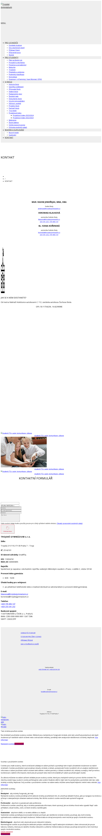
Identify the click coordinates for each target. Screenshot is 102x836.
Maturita (12, 67)
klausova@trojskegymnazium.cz (49, 219)
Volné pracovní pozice (17, 125)
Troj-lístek (13, 111)
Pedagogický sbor (15, 94)
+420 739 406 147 (8, 604)
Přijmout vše (19, 744)
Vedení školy (13, 91)
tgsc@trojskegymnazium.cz (49, 691)
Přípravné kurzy (15, 52)
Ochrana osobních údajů (18, 127)
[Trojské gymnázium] (11, 7)
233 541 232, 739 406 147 (49, 222)
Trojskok (12, 70)
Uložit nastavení (7, 832)
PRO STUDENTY (11, 57)
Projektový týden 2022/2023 (23, 118)
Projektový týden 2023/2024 (23, 115)
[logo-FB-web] (5, 727)
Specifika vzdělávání (16, 87)
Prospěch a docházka (17, 62)
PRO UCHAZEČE (11, 43)
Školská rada (13, 96)
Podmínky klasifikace (16, 74)
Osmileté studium (15, 45)
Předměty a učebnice (16, 72)
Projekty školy (14, 106)
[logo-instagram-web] (5, 722)
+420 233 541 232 (8, 606)
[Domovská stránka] (20, 176)
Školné (11, 55)
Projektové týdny (15, 113)
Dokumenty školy (15, 99)
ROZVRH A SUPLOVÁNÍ (14, 130)
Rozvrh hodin (14, 133)
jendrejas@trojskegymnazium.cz (49, 208)
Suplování (12, 135)
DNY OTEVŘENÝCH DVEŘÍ (30, 644)
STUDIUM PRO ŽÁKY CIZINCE (31, 637)
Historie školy (14, 84)
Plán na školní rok (15, 60)
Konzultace (13, 77)
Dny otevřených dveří (17, 48)
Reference (12, 120)
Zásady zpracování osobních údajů (70, 523)
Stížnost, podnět (15, 103)
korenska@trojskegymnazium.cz (49, 232)
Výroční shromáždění (17, 101)
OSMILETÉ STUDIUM (28, 633)
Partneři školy (14, 108)
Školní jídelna (14, 122)
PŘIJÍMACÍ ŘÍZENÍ (27, 640)
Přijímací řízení (14, 50)
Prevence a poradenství (17, 65)
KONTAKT (9, 137)
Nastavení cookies (7, 744)
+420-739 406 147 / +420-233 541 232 (49, 669)
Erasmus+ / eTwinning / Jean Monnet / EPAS (25, 79)
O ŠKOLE (8, 82)
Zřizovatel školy (15, 89)
